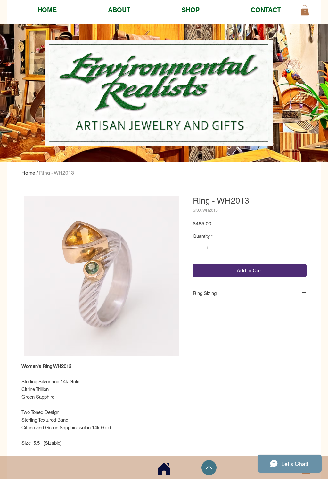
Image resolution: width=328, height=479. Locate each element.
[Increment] (217, 248)
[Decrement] (198, 248)
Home (28, 173)
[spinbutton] (207, 248)
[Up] (209, 467)
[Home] (164, 468)
